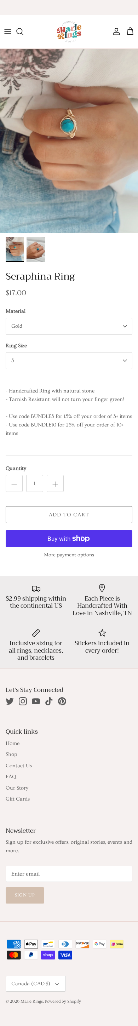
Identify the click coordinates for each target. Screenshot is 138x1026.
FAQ (11, 777)
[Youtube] (36, 701)
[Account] (114, 31)
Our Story (17, 788)
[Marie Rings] (69, 31)
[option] (69, 141)
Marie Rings (32, 1001)
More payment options (69, 555)
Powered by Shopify (63, 1001)
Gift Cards (18, 799)
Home (12, 743)
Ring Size (16, 346)
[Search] (23, 31)
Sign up (25, 895)
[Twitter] (10, 701)
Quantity (16, 468)
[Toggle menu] (8, 31)
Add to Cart (69, 515)
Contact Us (19, 766)
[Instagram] (23, 701)
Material (15, 311)
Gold (16, 326)
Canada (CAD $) (30, 984)
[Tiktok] (49, 701)
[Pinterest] (62, 701)
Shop (11, 754)
